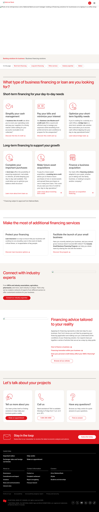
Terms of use (7, 493)
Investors (6, 479)
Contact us (30, 473)
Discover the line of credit (14, 136)
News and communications (11, 483)
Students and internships (58, 479)
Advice (80, 66)
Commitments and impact (11, 476)
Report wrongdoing (33, 479)
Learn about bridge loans (77, 136)
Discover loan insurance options (17, 252)
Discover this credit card (45, 136)
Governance (7, 473)
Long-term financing (37, 66)
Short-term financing (20, 66)
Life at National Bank (57, 473)
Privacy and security (52, 493)
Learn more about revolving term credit (46, 192)
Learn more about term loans (16, 193)
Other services (53, 66)
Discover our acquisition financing (77, 192)
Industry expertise (67, 66)
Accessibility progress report (34, 493)
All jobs (53, 476)
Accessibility (18, 493)
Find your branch (32, 483)
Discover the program (60, 252)
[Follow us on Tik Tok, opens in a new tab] (94, 502)
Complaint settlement (33, 476)
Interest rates (7, 486)
